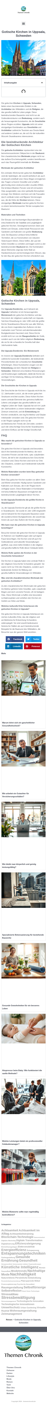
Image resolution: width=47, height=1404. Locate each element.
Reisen (9, 1320)
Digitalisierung (8, 1244)
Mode (9, 1379)
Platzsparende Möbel (30, 1281)
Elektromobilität (26, 1246)
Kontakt (10, 1390)
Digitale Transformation (29, 1240)
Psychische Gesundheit (25, 1284)
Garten (10, 1373)
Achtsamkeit (9, 1230)
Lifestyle (10, 1376)
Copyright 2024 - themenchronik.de (23, 1401)
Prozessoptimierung (8, 1284)
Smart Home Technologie (30, 1291)
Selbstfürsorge (35, 1287)
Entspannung (33, 1250)
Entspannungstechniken (23, 1253)
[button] (23, 23)
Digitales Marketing (8, 1240)
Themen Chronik (14, 1367)
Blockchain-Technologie (17, 1237)
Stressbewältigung (18, 1297)
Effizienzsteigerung (28, 1243)
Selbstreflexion (11, 1290)
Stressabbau (9, 1294)
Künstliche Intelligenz (20, 1267)
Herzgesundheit (6, 1264)
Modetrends (19, 1270)
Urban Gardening (28, 1308)
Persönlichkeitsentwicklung (10, 1281)
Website (10, 1393)
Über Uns (11, 1388)
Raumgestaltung (12, 1287)
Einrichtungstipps (9, 1247)
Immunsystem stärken (20, 1264)
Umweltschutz (10, 1307)
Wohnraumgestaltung (23, 1310)
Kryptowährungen (35, 1264)
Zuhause (10, 1370)
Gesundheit (28, 1260)
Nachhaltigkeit (23, 1274)
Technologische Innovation (30, 1301)
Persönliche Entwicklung (28, 1278)
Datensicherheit (39, 1237)
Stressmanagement (8, 1301)
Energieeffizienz (13, 1250)
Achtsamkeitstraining (22, 1233)
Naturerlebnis (8, 1278)
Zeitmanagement (11, 1313)
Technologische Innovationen (17, 1304)
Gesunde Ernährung (15, 1258)
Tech (9, 1385)
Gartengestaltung (8, 1257)
